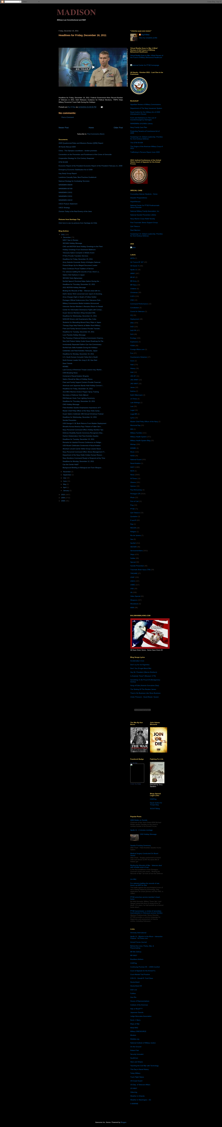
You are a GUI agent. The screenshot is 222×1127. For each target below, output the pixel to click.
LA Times (133, 399)
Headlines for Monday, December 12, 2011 (78, 461)
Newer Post (64, 128)
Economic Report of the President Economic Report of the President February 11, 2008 (90, 166)
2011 (63, 234)
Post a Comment (68, 117)
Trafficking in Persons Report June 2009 (145, 152)
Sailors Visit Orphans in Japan (74, 275)
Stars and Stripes (136, 1062)
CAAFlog (153, 799)
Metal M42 (134, 1028)
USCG (132, 581)
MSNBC (65, 366)
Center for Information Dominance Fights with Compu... (83, 310)
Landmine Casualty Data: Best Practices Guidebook (77, 177)
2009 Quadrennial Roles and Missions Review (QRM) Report (81, 143)
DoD (132, 327)
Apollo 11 (133, 270)
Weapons (133, 600)
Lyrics (132, 418)
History (132, 368)
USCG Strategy (64, 207)
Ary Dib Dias (133, 763)
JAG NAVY (134, 383)
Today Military (135, 1073)
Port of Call (134, 501)
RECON (133, 528)
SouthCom (134, 1058)
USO (132, 588)
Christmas (134, 292)
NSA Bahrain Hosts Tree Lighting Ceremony (79, 398)
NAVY (132, 467)
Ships (132, 554)
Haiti (132, 364)
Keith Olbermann (136, 395)
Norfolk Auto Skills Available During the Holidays (80, 347)
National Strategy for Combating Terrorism (74, 181)
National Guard (135, 459)
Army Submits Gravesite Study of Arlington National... (82, 262)
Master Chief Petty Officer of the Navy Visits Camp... (82, 411)
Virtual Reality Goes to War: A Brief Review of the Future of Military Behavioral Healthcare (146, 56)
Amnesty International (138, 933)
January (66, 490)
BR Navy (133, 285)
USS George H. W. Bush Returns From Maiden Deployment (84, 423)
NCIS (132, 471)
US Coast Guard (136, 1081)
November (67, 472)
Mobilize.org (134, 1039)
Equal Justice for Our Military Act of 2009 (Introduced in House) (145, 113)
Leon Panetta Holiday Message (74, 335)
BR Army (133, 281)
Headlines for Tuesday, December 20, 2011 (78, 332)
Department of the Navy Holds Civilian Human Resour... (83, 455)
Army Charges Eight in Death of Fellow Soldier (80, 297)
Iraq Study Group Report (68, 173)
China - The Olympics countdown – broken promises (78, 151)
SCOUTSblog (155, 808)
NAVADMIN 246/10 (65, 200)
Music (132, 452)
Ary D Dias (145, 35)
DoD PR (133, 330)
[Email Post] (101, 107)
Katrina (133, 391)
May (65, 484)
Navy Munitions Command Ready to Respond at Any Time (84, 458)
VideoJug (133, 1092)
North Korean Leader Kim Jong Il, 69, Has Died (80, 360)
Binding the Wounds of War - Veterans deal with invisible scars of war (146, 866)
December (67, 237)
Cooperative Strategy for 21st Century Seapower (76, 158)
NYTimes (133, 478)
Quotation (133, 516)
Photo (132, 497)
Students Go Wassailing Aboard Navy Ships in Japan (82, 322)
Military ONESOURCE (138, 1031)
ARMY (132, 273)
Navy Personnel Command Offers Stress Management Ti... (84, 452)
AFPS (132, 258)
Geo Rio (133, 997)
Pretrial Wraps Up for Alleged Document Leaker (80, 265)
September (67, 475)
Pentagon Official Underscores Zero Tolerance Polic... (82, 300)
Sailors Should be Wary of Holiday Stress (77, 379)
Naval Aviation (135, 463)
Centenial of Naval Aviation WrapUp (76, 376)
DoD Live (133, 990)
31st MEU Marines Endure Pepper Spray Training (81, 392)
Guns (132, 361)
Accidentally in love (137, 661)
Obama (133, 482)
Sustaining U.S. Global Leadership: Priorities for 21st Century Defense (146, 138)
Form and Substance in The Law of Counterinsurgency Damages (143, 119)
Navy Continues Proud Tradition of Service (78, 269)
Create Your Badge (135, 784)
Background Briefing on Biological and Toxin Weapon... (83, 468)
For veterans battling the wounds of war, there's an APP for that (145, 884)
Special (133, 562)
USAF (132, 577)
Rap (131, 524)
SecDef (133, 543)
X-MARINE (134, 1104)
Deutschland (134, 982)
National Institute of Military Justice (143, 1043)
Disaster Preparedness (138, 198)
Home (91, 128)
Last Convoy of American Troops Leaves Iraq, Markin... (83, 370)
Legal (132, 410)
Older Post (118, 128)
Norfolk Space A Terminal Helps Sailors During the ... (82, 281)
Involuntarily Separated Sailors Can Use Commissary (82, 344)
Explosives (134, 342)
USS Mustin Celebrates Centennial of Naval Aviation (82, 445)
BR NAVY (133, 955)
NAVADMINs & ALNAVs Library (141, 123)
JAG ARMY (134, 380)
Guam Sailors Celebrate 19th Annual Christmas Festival (83, 414)
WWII (132, 607)
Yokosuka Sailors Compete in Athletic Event (78, 253)
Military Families (136, 433)
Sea (131, 539)
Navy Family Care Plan (138, 127)
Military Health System (138, 437)
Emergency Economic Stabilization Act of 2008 (75, 170)
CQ (131, 315)
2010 (63, 494)
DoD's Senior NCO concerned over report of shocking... (83, 294)
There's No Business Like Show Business (145, 693)
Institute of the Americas (139, 1005)
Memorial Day (135, 425)
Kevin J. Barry (135, 1020)
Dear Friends (67, 363)
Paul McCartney (136, 490)
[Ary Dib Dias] (137, 782)
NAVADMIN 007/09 (65, 189)
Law (131, 406)
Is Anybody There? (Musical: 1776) (143, 676)
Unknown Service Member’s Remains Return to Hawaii (83, 306)
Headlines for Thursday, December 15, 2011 (79, 401)
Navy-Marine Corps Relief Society (142, 219)
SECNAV (133, 547)
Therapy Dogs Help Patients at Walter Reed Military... (82, 325)
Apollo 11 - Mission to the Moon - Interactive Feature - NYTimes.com (146, 937)
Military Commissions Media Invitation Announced (81, 303)
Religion (133, 532)
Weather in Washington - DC (140, 1100)
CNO (132, 300)
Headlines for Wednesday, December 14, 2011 (80, 417)
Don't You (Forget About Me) (140, 668)
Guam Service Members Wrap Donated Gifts (79, 313)
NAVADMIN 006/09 (65, 185)
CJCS (132, 296)
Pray (132, 505)
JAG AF (133, 376)
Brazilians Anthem (136, 959)
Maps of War (135, 1024)
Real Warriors (135, 230)
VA (131, 592)
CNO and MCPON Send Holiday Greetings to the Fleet (83, 246)
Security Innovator (137, 1054)
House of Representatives (139, 1001)
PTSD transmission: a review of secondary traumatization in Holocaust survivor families (146, 912)
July (64, 478)
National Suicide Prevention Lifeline (143, 215)
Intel (131, 372)
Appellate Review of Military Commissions (145, 104)
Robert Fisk (134, 1050)
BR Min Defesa (135, 952)
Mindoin (133, 1035)
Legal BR (133, 414)
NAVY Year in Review (70, 240)
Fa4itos (133, 993)
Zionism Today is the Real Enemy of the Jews (75, 211)
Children (133, 289)
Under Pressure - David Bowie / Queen (144, 697)
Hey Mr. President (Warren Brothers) (143, 672)
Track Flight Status (137, 1077)
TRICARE (133, 573)
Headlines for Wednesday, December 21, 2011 (80, 316)
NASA (132, 456)
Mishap (133, 444)
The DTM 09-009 (136, 143)
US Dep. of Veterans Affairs (140, 1085)
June (65, 481)
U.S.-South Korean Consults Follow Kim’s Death (80, 357)
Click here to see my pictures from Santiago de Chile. (78, 223)
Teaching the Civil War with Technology (144, 1066)
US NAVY (133, 1088)
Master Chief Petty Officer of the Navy (144, 421)
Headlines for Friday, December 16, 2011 (78, 389)
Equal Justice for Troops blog (156, 804)
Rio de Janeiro (135, 535)
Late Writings (135, 402)
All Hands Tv (135, 266)
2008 (63, 501)
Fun (131, 353)
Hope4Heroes (135, 201)
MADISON (76, 12)
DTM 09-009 (63, 162)
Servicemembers (136, 551)
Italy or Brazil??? (136, 1009)
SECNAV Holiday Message (72, 243)
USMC (132, 585)
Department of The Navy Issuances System (146, 108)
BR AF (132, 277)
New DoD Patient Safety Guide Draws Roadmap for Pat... (84, 341)
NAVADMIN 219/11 (65, 192)
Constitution (134, 308)
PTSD (132, 509)
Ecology (133, 338)
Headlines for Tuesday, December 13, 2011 (78, 439)
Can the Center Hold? (71, 464)
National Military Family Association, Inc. (145, 211)
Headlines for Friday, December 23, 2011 (78, 259)
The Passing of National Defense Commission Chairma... (83, 338)
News (132, 475)
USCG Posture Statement (68, 204)
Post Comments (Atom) (95, 134)
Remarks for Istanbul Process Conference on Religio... (82, 442)
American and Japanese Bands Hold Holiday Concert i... (83, 385)
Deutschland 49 (136, 986)
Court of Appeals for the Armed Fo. (143, 971)
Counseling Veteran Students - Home (143, 194)
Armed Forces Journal (138, 942)
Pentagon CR (135, 494)
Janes (132, 387)
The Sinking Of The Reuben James (143, 689)
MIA (131, 429)
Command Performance (139, 304)
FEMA (132, 345)
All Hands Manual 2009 (67, 147)
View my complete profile (148, 38)
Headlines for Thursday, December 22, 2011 (79, 284)
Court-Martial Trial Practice (140, 974)
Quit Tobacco (135, 226)
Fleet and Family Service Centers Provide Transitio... (82, 328)
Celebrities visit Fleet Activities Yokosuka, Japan (80, 351)
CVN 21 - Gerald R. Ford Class (141, 978)
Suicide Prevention (69, 420)
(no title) (133, 879)
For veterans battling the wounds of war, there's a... (81, 272)
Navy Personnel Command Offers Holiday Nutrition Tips (83, 430)
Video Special (135, 596)
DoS (131, 334)
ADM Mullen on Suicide (138, 820)
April (65, 487)
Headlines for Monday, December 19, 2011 (78, 354)
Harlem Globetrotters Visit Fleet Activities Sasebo (80, 436)
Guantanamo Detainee (138, 357)
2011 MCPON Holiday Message (74, 287)
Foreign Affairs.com (137, 349)
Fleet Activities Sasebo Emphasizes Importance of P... (82, 408)
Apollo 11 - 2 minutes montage (141, 830)
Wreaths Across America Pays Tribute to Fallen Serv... (82, 426)
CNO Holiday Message (71, 404)
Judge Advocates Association (140, 1016)
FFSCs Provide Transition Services (75, 256)
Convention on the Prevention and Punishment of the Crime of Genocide (85, 154)
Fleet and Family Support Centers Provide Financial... (82, 382)
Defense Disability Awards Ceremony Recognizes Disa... (83, 433)
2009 (63, 498)
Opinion (133, 486)
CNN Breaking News (70, 373)
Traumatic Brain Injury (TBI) (140, 570)
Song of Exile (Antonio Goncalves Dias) (144, 685)
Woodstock (134, 604)
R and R (133, 520)
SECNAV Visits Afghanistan (72, 278)
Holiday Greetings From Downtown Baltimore (79, 250)
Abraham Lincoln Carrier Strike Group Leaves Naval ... (83, 449)
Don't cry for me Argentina (139, 665)
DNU (132, 323)
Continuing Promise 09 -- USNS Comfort (145, 967)
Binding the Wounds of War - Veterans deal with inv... (82, 291)
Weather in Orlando (137, 1096)
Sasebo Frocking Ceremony (140, 845)
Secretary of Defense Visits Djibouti (75, 395)
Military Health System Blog (140, 440)
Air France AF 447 (137, 262)
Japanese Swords (136, 1012)
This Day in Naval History (139, 1069)
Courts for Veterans (137, 311)
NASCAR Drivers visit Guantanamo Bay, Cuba (79, 319)
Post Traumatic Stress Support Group (144, 222)
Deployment (134, 319)
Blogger (123, 1122)
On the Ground (135, 1047)
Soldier (132, 558)
